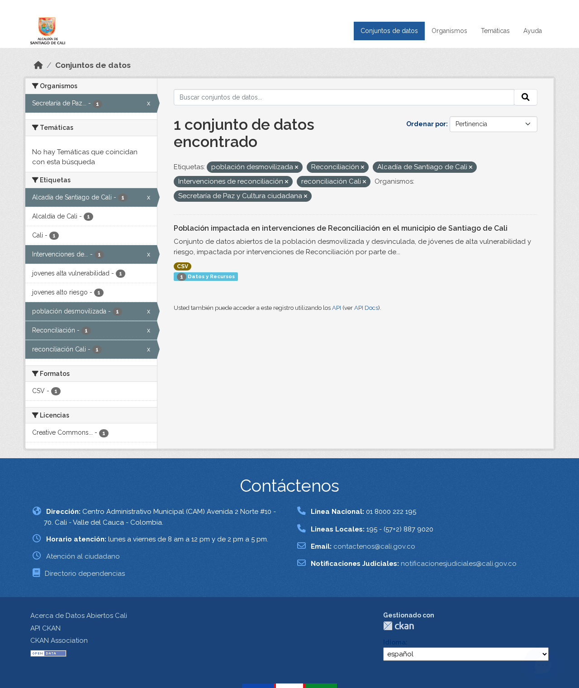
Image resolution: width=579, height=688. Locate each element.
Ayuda (532, 30)
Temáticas (495, 30)
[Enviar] (525, 97)
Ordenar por (426, 124)
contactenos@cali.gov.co (374, 546)
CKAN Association (59, 640)
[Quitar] (296, 168)
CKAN (398, 626)
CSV (182, 266)
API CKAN (45, 628)
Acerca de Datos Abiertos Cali (78, 616)
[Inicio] (38, 65)
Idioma (394, 642)
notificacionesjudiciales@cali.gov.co (459, 564)
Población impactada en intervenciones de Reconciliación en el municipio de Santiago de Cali (341, 228)
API (336, 307)
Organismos (449, 30)
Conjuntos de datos (389, 30)
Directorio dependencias (85, 573)
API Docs (366, 307)
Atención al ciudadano (83, 556)
